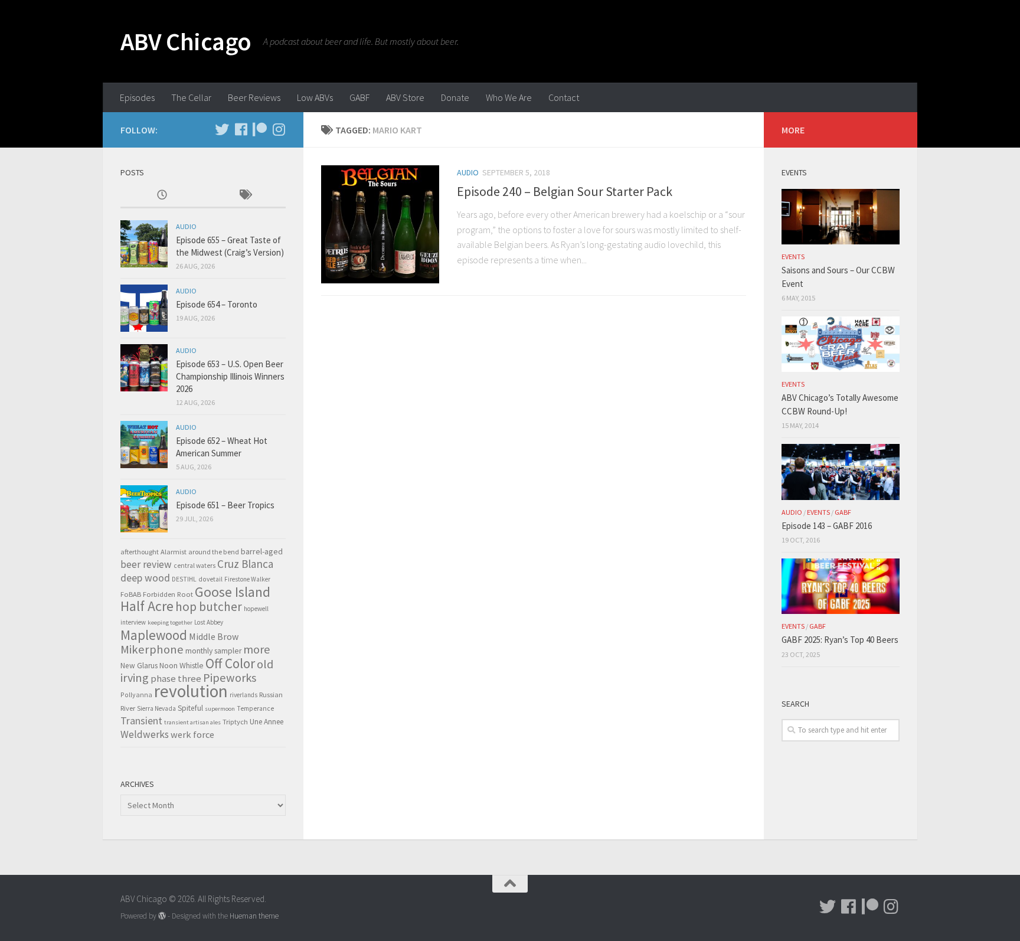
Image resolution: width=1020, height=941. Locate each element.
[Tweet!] (222, 129)
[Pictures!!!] (279, 129)
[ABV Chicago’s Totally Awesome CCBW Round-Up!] (841, 344)
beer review (146, 564)
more (256, 649)
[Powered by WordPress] (162, 916)
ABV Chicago (185, 41)
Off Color (230, 663)
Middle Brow (213, 636)
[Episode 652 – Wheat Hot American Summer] (144, 444)
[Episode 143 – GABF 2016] (841, 471)
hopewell (256, 609)
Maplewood (153, 634)
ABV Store (405, 97)
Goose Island (232, 591)
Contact (563, 97)
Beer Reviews (254, 97)
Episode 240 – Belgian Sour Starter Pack (564, 191)
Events (793, 256)
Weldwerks (144, 734)
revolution (191, 691)
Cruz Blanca (245, 564)
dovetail (210, 579)
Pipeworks (229, 677)
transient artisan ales (192, 722)
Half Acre (147, 606)
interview (133, 622)
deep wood (145, 577)
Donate (455, 97)
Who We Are (509, 97)
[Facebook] (241, 129)
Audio (468, 172)
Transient (141, 720)
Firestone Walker (247, 579)
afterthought (139, 551)
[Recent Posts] (161, 195)
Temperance (255, 708)
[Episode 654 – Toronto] (144, 308)
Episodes (137, 97)
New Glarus (139, 666)
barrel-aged (262, 551)
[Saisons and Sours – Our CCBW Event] (841, 216)
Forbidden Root (168, 594)
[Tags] (244, 195)
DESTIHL (184, 579)
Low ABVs (315, 97)
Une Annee (266, 722)
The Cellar (191, 97)
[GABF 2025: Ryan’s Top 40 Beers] (841, 586)
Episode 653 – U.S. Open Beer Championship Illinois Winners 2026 (230, 376)
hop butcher (208, 607)
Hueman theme (254, 916)
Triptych (235, 721)
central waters (194, 565)
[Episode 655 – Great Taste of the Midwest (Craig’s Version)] (144, 243)
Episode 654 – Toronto (216, 304)
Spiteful (190, 708)
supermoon (220, 709)
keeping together (170, 622)
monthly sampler (213, 651)
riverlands (243, 695)
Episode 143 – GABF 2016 (827, 525)
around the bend (213, 551)
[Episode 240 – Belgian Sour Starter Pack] (380, 224)
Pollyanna (136, 694)
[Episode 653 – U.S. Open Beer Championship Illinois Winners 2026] (144, 367)
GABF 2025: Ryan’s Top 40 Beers (840, 639)
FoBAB (130, 594)
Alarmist (174, 551)
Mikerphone (152, 649)
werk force (192, 734)
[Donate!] (260, 129)
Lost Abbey (208, 622)
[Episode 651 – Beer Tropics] (144, 508)
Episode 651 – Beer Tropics (225, 505)
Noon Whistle (181, 666)
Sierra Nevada (156, 708)
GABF (359, 97)
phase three (176, 678)
